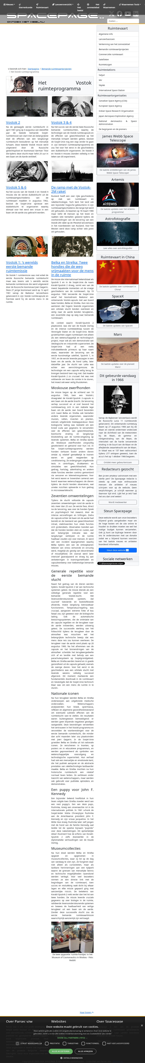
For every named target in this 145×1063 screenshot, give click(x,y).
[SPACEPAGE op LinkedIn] (135, 15)
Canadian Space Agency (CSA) (113, 100)
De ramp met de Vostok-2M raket (71, 189)
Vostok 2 (13, 122)
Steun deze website (116, 550)
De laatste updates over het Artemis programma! (118, 210)
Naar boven (86, 1012)
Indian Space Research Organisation (116, 111)
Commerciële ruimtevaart (111, 54)
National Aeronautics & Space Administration (118, 122)
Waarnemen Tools (130, 4)
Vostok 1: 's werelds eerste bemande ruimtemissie (22, 266)
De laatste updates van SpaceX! (118, 325)
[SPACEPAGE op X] (112, 15)
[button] (72, 1037)
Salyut (102, 75)
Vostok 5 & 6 (16, 187)
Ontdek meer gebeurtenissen (118, 462)
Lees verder (106, 1033)
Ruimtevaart (42, 7)
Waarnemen (109, 7)
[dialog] (72, 1043)
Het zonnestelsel (93, 6)
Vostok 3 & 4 (61, 122)
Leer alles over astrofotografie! (117, 248)
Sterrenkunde (25, 7)
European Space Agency (110, 105)
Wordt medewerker (118, 502)
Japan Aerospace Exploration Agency (116, 116)
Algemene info (106, 34)
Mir (100, 80)
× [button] (142, 1026)
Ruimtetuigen (105, 64)
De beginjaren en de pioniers (113, 129)
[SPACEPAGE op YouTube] (127, 15)
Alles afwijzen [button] (85, 1051)
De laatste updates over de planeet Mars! (117, 365)
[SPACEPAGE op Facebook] (119, 15)
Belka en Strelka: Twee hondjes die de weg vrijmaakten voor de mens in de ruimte (72, 268)
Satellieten (104, 59)
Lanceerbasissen (107, 39)
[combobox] (123, 21)
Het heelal (80, 9)
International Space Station (112, 90)
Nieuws (9, 4)
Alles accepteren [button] (60, 1051)
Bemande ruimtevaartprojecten (114, 49)
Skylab (102, 85)
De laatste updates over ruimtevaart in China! (117, 288)
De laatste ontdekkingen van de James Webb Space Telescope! (118, 171)
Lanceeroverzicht (63, 4)
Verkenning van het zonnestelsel (114, 44)
